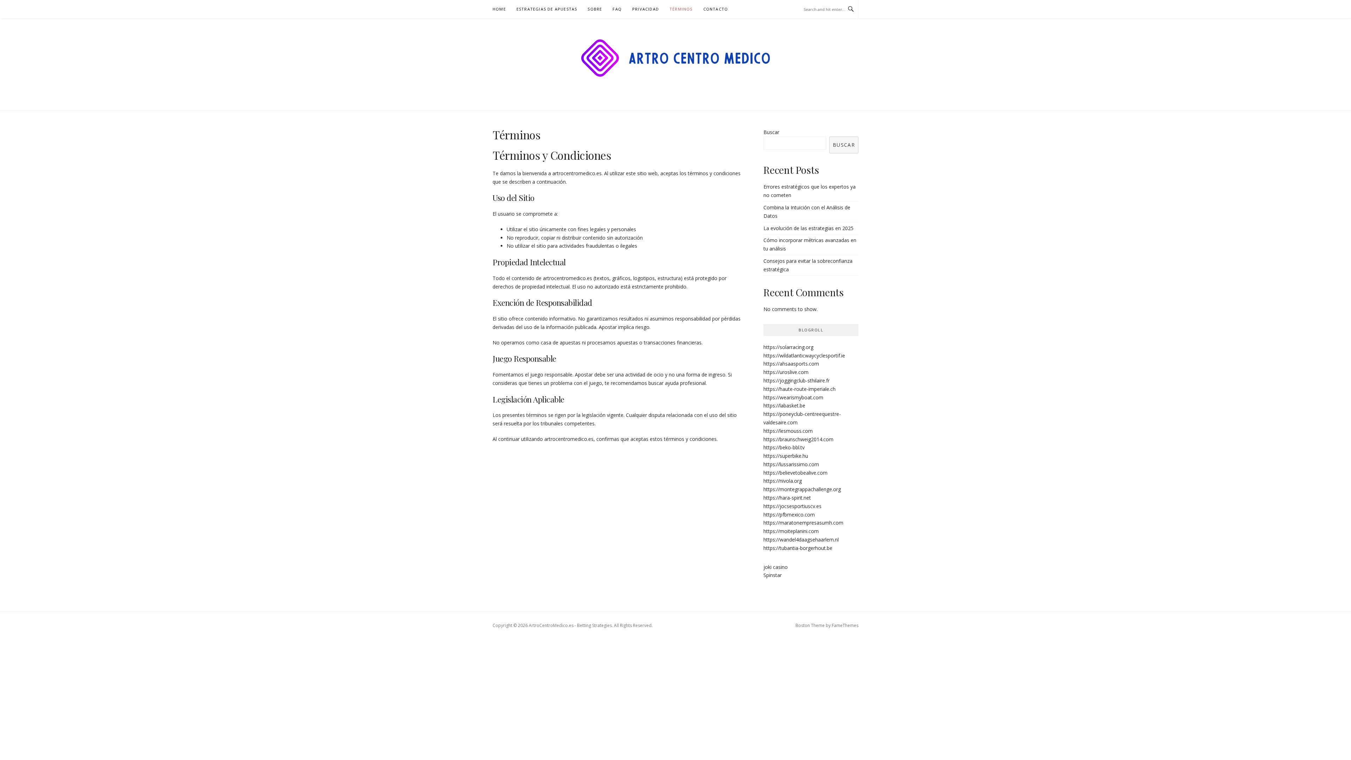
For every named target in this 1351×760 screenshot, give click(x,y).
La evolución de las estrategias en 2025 (808, 228)
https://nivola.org (782, 480)
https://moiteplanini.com (791, 531)
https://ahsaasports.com (791, 363)
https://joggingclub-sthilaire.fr (796, 380)
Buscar (771, 132)
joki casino (775, 567)
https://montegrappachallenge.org (802, 489)
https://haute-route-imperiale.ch (799, 389)
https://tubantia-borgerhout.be (797, 548)
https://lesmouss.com (788, 431)
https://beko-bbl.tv (784, 447)
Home (499, 9)
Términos (681, 9)
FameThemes (845, 625)
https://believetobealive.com (795, 472)
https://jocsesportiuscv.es (792, 506)
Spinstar (772, 575)
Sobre (595, 9)
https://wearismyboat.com (793, 397)
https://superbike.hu (785, 455)
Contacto (715, 9)
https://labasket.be (784, 405)
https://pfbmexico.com (789, 514)
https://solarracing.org (788, 347)
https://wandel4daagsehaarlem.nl (801, 539)
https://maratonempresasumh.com (803, 522)
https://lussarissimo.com (791, 464)
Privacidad (645, 9)
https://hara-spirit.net (787, 497)
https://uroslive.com (785, 372)
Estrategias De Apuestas (546, 9)
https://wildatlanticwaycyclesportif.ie (804, 355)
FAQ (617, 9)
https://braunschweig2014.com (798, 439)
